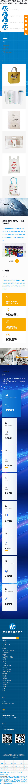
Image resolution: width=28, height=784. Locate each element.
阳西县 (12, 776)
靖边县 (2, 769)
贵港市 (18, 779)
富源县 (6, 766)
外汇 (12, 781)
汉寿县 (22, 779)
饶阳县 (24, 777)
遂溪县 (20, 769)
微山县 (8, 777)
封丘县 (25, 769)
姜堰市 (25, 766)
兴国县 (11, 766)
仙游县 (22, 776)
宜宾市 (15, 779)
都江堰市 (21, 766)
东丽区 (15, 766)
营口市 (15, 763)
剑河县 (11, 780)
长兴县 (6, 769)
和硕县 (4, 777)
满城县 (6, 783)
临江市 (4, 779)
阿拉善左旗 (19, 781)
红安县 (23, 781)
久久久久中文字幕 (4, 774)
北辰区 (23, 780)
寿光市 (2, 763)
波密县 (4, 780)
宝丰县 (1, 780)
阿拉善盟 (10, 783)
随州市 (1, 777)
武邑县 (25, 776)
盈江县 (8, 779)
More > (4, 60)
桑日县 (11, 777)
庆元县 (15, 769)
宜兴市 (25, 779)
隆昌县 (2, 783)
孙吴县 (15, 777)
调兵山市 (16, 780)
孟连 (22, 777)
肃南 (9, 776)
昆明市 (15, 776)
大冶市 (8, 780)
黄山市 (6, 763)
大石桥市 (21, 763)
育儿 (6, 781)
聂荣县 (18, 777)
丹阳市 (25, 763)
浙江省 (2, 766)
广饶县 (11, 763)
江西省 (14, 781)
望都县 (8, 781)
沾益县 (2, 781)
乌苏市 (11, 769)
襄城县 (19, 780)
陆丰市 (11, 779)
